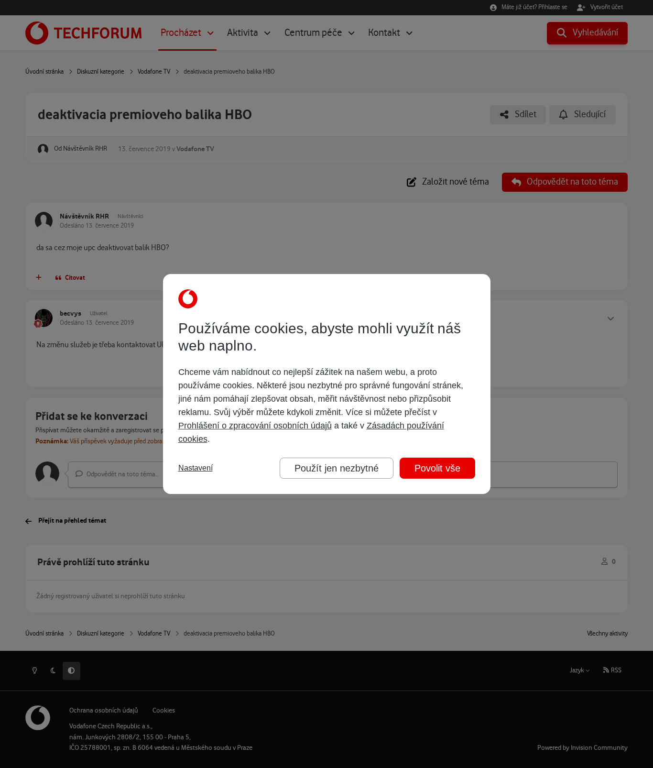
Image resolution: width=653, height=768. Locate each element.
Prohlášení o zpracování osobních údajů (255, 425)
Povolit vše (437, 468)
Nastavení (195, 468)
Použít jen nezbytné (336, 468)
